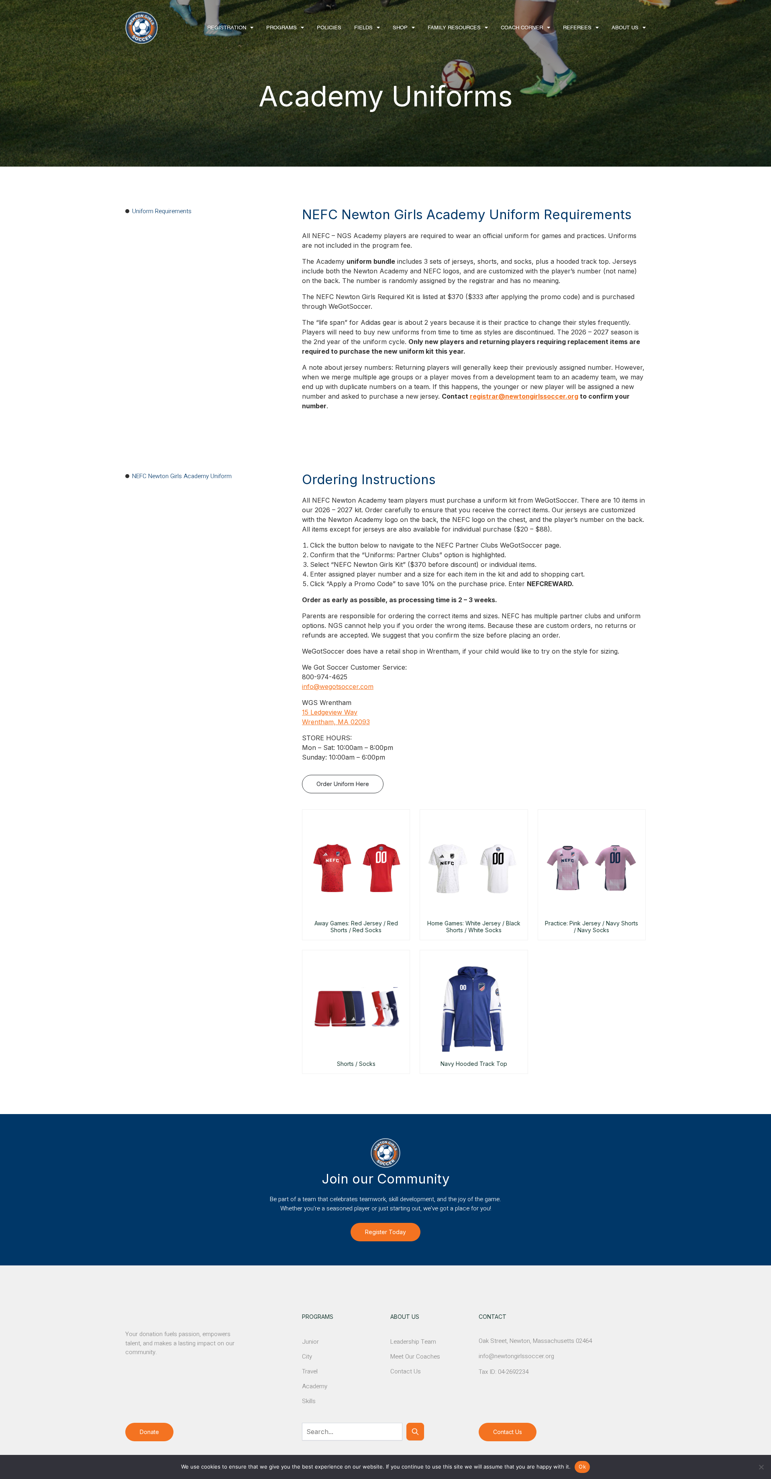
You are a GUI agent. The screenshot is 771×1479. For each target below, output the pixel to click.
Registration (226, 28)
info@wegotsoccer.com (337, 686)
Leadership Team (413, 1342)
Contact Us (405, 1371)
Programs (281, 28)
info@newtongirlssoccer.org (516, 1356)
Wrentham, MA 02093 (336, 722)
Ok (582, 1466)
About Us (625, 28)
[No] (761, 1467)
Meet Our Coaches (415, 1357)
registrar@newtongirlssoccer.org (524, 396)
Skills (309, 1401)
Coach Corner (522, 28)
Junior (310, 1342)
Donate (149, 1431)
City (307, 1357)
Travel (310, 1371)
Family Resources (454, 28)
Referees (577, 28)
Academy (314, 1386)
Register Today (385, 1231)
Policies (329, 28)
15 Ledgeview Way (329, 712)
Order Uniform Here (342, 783)
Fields (363, 28)
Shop (400, 28)
